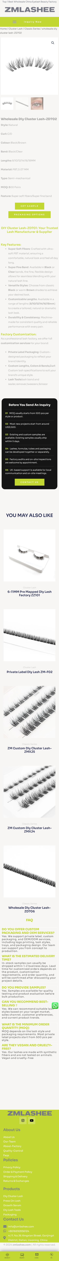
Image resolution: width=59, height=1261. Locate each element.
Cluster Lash (16, 28)
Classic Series (32, 28)
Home (3, 28)
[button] (14, 22)
